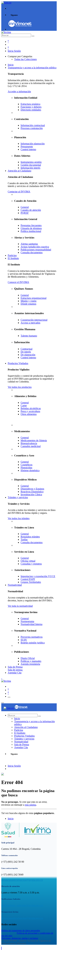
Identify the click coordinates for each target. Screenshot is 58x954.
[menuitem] (11, 64)
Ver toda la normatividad (20, 606)
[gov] (20, 26)
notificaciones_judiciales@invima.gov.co (22, 905)
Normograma (27, 621)
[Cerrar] (2, 702)
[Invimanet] (21, 708)
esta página (30, 804)
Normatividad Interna (31, 624)
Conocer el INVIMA (18, 282)
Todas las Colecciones (25, 59)
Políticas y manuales (31, 661)
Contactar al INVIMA (19, 191)
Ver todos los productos (20, 387)
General (25, 618)
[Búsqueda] (33, 36)
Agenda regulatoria (30, 664)
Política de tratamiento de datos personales (20, 930)
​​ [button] (1, 948)
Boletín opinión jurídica (33, 642)
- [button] (1, 678)
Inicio (11, 818)
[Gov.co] (9, 708)
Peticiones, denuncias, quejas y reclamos (19, 938)
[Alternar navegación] (9, 697)
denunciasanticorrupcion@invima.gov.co (22, 880)
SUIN (24, 639)
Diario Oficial (28, 658)
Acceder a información (19, 91)
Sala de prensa (15, 669)
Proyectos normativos (32, 637)
